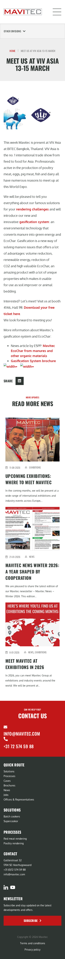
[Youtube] (12, 887)
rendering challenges (32, 209)
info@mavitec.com (22, 733)
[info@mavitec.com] (5, 727)
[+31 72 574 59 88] (6, 739)
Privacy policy (32, 949)
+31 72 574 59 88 (19, 746)
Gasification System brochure (33, 361)
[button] (57, 12)
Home (13, 51)
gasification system (34, 222)
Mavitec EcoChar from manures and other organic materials (33, 351)
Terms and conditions (32, 943)
